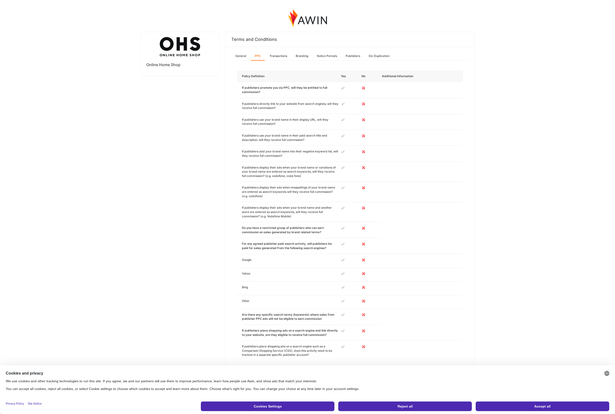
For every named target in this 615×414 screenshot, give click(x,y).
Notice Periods (327, 56)
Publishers (353, 56)
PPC (258, 56)
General (240, 56)
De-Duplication (379, 56)
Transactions (278, 56)
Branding (302, 56)
